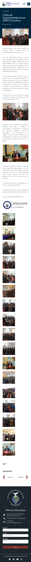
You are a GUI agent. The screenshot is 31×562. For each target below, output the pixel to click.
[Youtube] (17, 559)
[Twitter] (13, 559)
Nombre (5, 528)
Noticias (4, 24)
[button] (24, 3)
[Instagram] (21, 559)
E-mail (5, 533)
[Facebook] (9, 559)
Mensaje (5, 539)
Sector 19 (9, 24)
